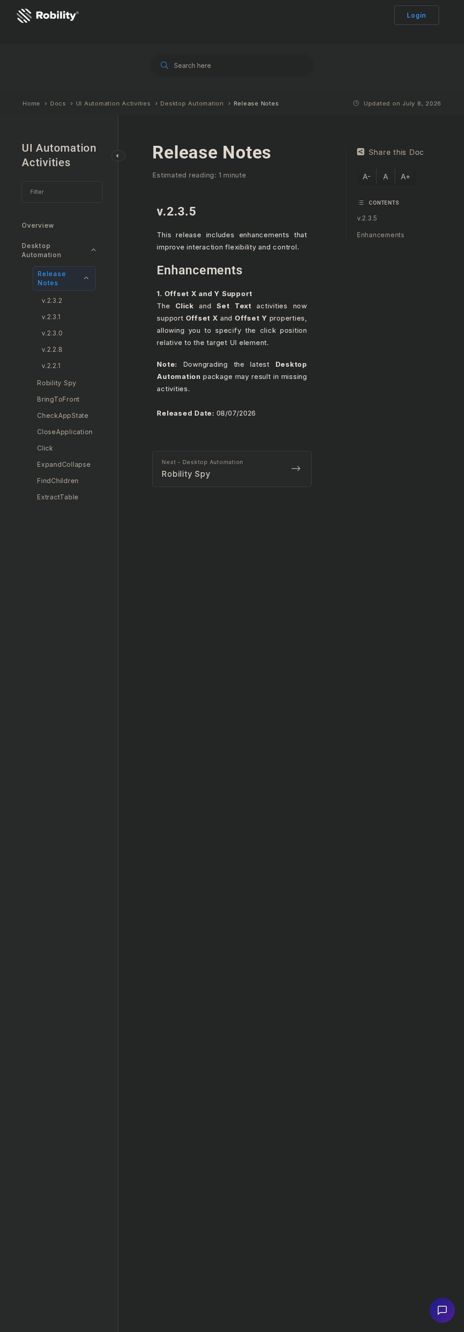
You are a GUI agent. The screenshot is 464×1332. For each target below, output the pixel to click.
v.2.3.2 (52, 300)
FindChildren (58, 480)
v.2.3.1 (51, 317)
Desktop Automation (42, 250)
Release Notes (52, 278)
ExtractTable (58, 497)
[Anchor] (202, 212)
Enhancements (381, 235)
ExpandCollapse (64, 464)
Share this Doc (396, 152)
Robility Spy (57, 383)
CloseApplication (65, 432)
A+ (406, 176)
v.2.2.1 (51, 365)
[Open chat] (442, 1310)
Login (416, 15)
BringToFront (58, 399)
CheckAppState (63, 415)
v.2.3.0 (52, 333)
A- (366, 176)
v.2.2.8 (52, 349)
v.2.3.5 (367, 218)
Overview (38, 225)
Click (45, 448)
